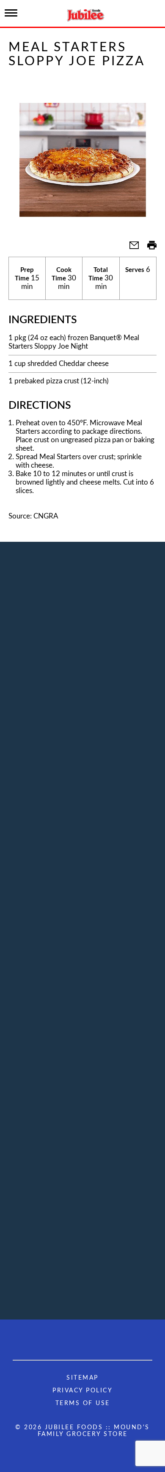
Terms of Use (82, 1403)
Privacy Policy (82, 1391)
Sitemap (82, 1378)
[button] (131, 248)
